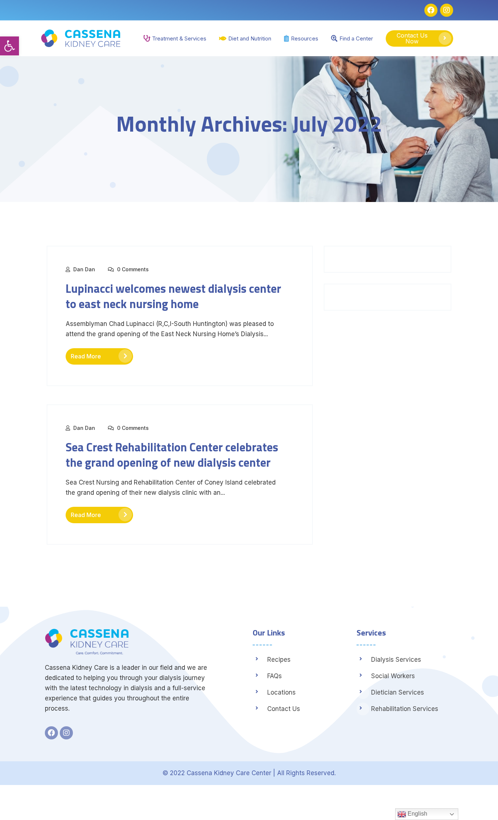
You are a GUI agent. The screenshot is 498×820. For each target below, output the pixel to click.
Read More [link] (86, 356)
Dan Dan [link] (84, 269)
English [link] (416, 814)
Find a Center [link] (356, 38)
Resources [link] (304, 38)
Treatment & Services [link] (179, 38)
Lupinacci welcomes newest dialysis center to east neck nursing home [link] (173, 296)
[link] (9, 45)
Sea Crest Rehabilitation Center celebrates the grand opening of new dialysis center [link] (172, 454)
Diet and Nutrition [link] (249, 38)
